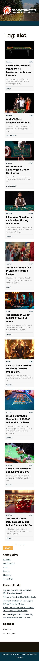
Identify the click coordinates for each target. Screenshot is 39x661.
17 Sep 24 (9, 362)
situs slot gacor (9, 633)
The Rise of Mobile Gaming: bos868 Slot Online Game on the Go (19, 522)
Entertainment (9, 563)
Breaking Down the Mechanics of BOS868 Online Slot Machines (18, 419)
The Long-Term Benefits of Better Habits (19, 597)
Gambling (9, 236)
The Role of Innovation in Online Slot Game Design (18, 271)
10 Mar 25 (9, 62)
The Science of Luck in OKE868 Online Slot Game (18, 318)
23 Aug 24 (9, 465)
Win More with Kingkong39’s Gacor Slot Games (17, 170)
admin (31, 62)
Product (6, 571)
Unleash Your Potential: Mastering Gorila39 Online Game (19, 368)
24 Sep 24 (9, 311)
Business (6, 559)
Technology (8, 579)
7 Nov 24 (9, 213)
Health (6, 567)
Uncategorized (11, 135)
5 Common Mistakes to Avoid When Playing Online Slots (19, 220)
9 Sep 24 (8, 412)
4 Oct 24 (8, 264)
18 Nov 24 (9, 116)
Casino (8, 88)
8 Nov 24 (9, 163)
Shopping (7, 575)
